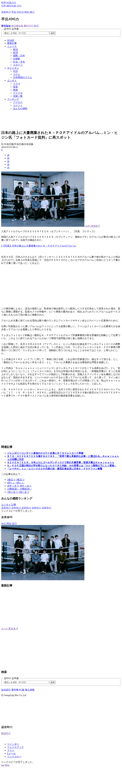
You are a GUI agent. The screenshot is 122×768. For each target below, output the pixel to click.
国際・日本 (19, 55)
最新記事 (12, 43)
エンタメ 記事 (8, 504)
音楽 (15, 86)
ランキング (13, 99)
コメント (18, 105)
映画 (15, 90)
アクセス (18, 102)
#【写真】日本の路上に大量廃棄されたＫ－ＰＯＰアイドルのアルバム (38, 245)
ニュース (12, 46)
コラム (16, 74)
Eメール (11, 753)
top (2, 765)
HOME (10, 40)
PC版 (21, 689)
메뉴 (7, 765)
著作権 (14, 689)
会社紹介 (6, 689)
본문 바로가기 (8, 2)
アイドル (18, 93)
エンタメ (12, 80)
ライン (10, 750)
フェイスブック (15, 747)
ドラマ (16, 83)
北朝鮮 (16, 58)
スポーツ (18, 65)
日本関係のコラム (22, 77)
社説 (15, 71)
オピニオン (13, 68)
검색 (53, 33)
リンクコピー (14, 756)
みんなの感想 (20, 108)
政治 (15, 49)
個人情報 (30, 689)
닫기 (36, 25)
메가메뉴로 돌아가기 (22, 25)
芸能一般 (18, 96)
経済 (15, 52)
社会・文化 (19, 62)
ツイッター (13, 744)
